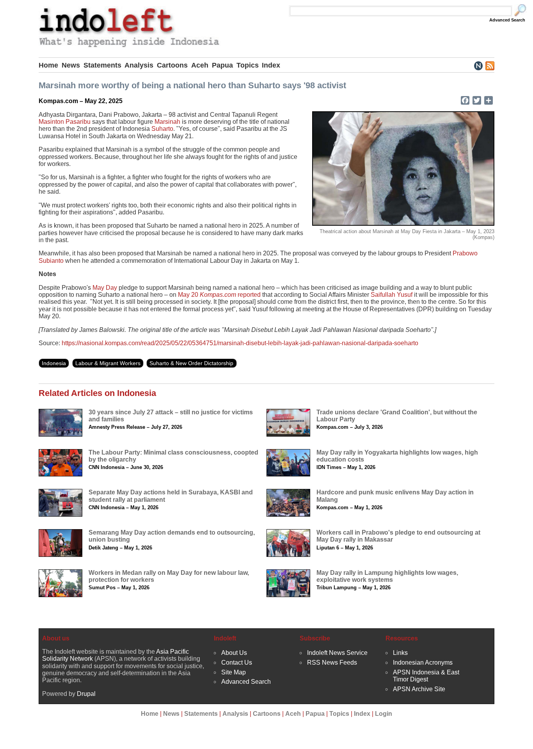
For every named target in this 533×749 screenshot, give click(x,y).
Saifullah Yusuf (391, 294)
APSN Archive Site (419, 689)
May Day (104, 287)
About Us (234, 652)
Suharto (162, 128)
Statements (102, 65)
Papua (222, 65)
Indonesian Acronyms (423, 662)
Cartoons (172, 65)
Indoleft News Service (337, 652)
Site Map (233, 672)
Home (48, 65)
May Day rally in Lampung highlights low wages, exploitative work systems (387, 576)
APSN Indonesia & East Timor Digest (426, 676)
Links (400, 652)
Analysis (138, 65)
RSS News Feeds (332, 662)
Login (383, 713)
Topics (247, 65)
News (71, 65)
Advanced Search (507, 20)
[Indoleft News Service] (478, 65)
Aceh (199, 65)
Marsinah (167, 121)
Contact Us (236, 662)
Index (271, 65)
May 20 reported (219, 294)
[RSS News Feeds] (489, 65)
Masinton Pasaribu (65, 121)
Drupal (86, 693)
